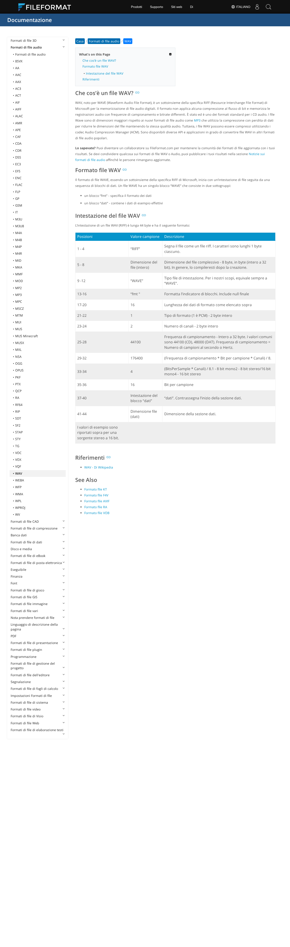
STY (18, 439)
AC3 (18, 88)
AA (17, 68)
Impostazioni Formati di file (31, 695)
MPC (18, 301)
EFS (17, 171)
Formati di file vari (24, 611)
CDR (18, 150)
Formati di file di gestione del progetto (33, 665)
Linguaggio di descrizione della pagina (34, 626)
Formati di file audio (26, 47)
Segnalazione (21, 682)
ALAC (19, 116)
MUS (18, 329)
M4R (18, 253)
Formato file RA (95, 507)
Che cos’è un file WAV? (99, 60)
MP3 (18, 295)
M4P (18, 246)
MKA (18, 267)
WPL (18, 501)
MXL (18, 349)
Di (191, 7)
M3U (18, 219)
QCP (18, 391)
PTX (18, 384)
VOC (18, 453)
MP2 (18, 288)
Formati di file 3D (23, 40)
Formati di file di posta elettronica (36, 563)
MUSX (19, 343)
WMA (19, 494)
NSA (18, 356)
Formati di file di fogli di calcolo (34, 688)
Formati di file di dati (26, 542)
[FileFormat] (46, 6)
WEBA (19, 480)
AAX (18, 82)
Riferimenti (90, 79)
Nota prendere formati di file (32, 617)
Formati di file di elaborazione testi (37, 730)
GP (17, 198)
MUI (18, 322)
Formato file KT (95, 489)
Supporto (156, 7)
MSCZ (19, 308)
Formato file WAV (95, 66)
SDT (18, 418)
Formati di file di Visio (27, 716)
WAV (18, 473)
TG (17, 446)
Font (14, 583)
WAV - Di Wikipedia (98, 467)
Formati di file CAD (25, 521)
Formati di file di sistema (29, 702)
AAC (18, 75)
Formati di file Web (25, 723)
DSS (18, 157)
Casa (80, 41)
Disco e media (21, 549)
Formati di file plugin (26, 649)
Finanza (16, 576)
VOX (18, 459)
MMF (19, 274)
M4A (18, 233)
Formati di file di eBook (28, 556)
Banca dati (19, 535)
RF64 (18, 405)
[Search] (268, 7)
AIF (17, 102)
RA (17, 397)
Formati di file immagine (29, 604)
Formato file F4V (96, 495)
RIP (17, 411)
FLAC (18, 185)
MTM (19, 315)
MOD (19, 281)
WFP (18, 487)
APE (18, 130)
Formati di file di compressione (34, 528)
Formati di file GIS (24, 597)
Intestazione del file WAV (104, 73)
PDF (13, 636)
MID (18, 260)
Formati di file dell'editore (30, 675)
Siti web (176, 7)
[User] (257, 7)
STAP (19, 432)
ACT (18, 95)
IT (16, 212)
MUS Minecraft (26, 336)
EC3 (18, 164)
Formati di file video (26, 709)
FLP (17, 192)
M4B (18, 240)
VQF (18, 466)
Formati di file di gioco (27, 590)
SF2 (17, 425)
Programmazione (23, 656)
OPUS (19, 370)
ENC (18, 178)
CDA (18, 143)
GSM (18, 205)
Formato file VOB (96, 513)
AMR (18, 123)
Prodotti (136, 7)
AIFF (18, 109)
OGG (18, 363)
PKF (18, 377)
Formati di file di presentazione (34, 643)
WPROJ (20, 507)
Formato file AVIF (96, 501)
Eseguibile (18, 569)
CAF (18, 136)
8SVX (18, 61)
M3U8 (19, 226)
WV (17, 514)
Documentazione (29, 20)
